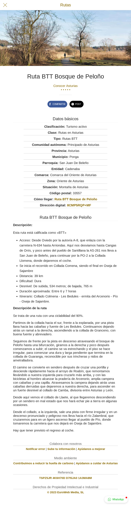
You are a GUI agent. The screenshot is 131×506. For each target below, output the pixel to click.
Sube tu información (61, 449)
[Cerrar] (5, 5)
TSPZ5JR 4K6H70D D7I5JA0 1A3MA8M (65, 478)
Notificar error (35, 449)
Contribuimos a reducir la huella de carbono (43, 463)
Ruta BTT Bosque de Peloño (75, 199)
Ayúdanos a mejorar (91, 449)
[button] (116, 499)
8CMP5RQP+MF (79, 205)
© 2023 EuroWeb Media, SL (65, 492)
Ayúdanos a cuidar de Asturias (97, 463)
